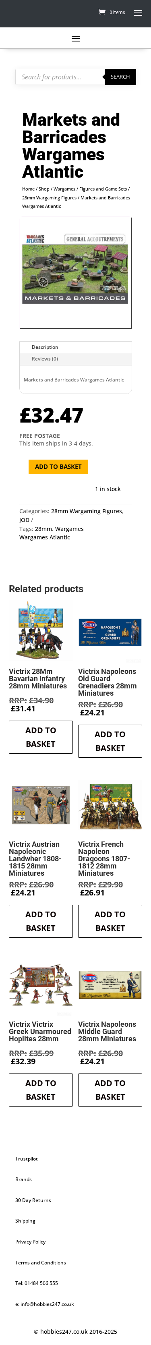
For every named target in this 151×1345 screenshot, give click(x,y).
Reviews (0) (45, 358)
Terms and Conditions (40, 1262)
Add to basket (58, 466)
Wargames (64, 189)
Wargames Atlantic (44, 537)
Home (28, 189)
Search (120, 76)
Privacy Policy (30, 1241)
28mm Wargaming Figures (49, 198)
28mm (43, 529)
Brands (23, 1179)
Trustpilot (26, 1158)
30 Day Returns (33, 1200)
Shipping (25, 1220)
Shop (44, 189)
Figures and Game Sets (103, 189)
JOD (24, 520)
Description (45, 347)
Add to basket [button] (40, 737)
